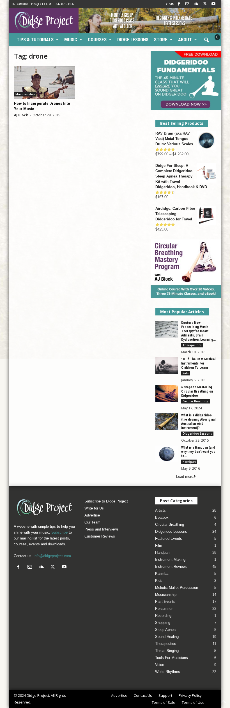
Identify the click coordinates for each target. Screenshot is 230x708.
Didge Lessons (132, 39)
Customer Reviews (99, 536)
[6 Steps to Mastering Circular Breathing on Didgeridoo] (166, 393)
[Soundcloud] (196, 4)
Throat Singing (167, 651)
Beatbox (162, 517)
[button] (206, 40)
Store (160, 39)
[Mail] (187, 4)
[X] (204, 4)
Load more (184, 476)
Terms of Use (193, 702)
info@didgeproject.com (31, 4)
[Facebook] (178, 4)
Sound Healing (167, 637)
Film (158, 545)
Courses (97, 39)
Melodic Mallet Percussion (176, 587)
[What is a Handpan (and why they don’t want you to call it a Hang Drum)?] (166, 454)
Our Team (92, 522)
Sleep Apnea (165, 630)
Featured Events (168, 538)
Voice (159, 665)
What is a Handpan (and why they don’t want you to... (198, 452)
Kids (186, 373)
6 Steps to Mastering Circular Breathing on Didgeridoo (197, 391)
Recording (163, 616)
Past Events (165, 601)
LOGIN (169, 4)
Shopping (162, 623)
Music (70, 39)
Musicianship (25, 94)
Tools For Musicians (171, 658)
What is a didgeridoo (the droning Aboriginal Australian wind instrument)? (198, 421)
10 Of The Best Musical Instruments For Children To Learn (198, 363)
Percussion (164, 608)
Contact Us (143, 695)
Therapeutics (192, 345)
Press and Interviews (101, 529)
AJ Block (21, 115)
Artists (160, 510)
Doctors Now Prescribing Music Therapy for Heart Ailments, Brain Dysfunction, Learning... (198, 331)
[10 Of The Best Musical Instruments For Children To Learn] (166, 365)
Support (165, 695)
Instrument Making (170, 559)
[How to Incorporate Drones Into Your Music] (44, 82)
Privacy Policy (190, 695)
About (185, 39)
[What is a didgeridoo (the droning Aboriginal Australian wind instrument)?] (166, 421)
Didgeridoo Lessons (197, 433)
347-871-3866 (65, 4)
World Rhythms (167, 672)
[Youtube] (213, 4)
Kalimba (161, 573)
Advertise (92, 515)
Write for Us (94, 508)
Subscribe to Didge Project (106, 501)
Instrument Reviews (171, 566)
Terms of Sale (163, 702)
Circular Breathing (195, 401)
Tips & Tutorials (35, 39)
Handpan (189, 461)
